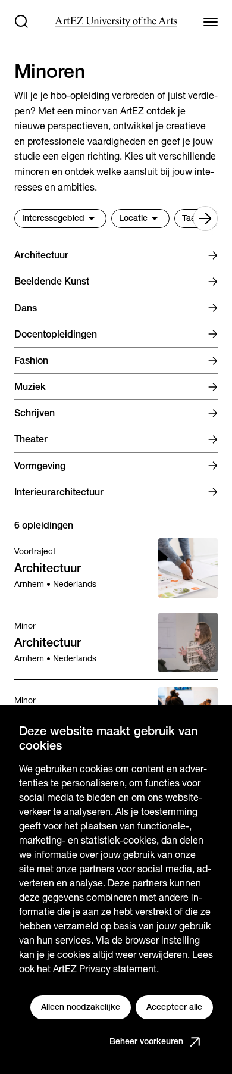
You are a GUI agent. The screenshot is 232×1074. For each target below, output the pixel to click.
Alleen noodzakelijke (80, 1007)
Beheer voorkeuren (146, 1041)
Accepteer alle (174, 1007)
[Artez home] (116, 22)
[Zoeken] (21, 21)
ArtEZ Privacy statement (104, 969)
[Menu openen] (210, 21)
